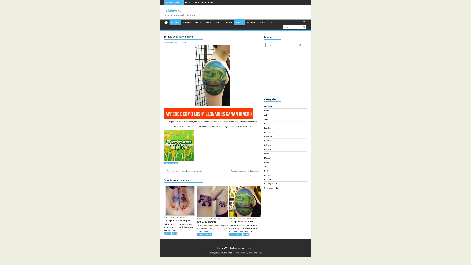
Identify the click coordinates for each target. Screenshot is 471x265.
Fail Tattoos (269, 132)
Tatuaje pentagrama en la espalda (244, 171)
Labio (266, 153)
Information (269, 149)
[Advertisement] (285, 73)
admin (184, 43)
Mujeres (175, 22)
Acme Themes (258, 253)
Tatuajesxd (173, 10)
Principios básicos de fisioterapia (199, 2)
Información (269, 145)
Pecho (229, 22)
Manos (262, 22)
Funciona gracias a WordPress (219, 253)
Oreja (266, 166)
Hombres (187, 22)
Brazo (198, 22)
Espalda (218, 22)
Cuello (272, 22)
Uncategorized (270, 183)
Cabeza (267, 115)
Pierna (208, 22)
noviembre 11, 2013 (238, 218)
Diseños (267, 123)
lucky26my (182, 217)
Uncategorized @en (272, 188)
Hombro (239, 22)
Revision (267, 179)
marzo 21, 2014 (204, 219)
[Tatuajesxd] (166, 22)
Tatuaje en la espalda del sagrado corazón (184, 171)
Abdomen (251, 22)
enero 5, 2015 (171, 217)
